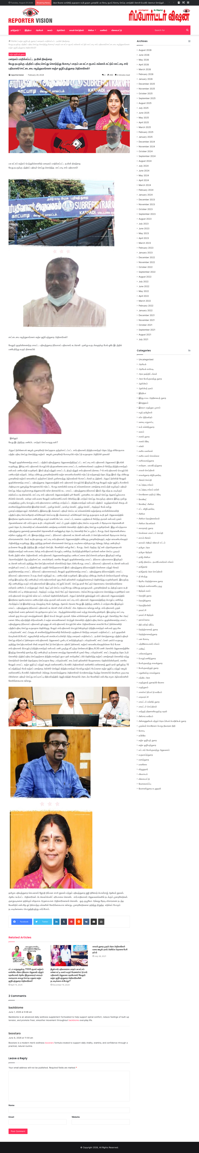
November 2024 (147, 146)
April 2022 (144, 296)
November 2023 (147, 204)
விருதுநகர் (143, 769)
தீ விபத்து (143, 576)
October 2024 (146, 151)
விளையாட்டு (116, 30)
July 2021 (143, 339)
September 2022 (147, 272)
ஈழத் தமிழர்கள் (145, 412)
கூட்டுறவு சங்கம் (146, 485)
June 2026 (144, 55)
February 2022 (146, 305)
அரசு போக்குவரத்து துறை (150, 378)
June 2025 (144, 113)
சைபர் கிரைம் (145, 538)
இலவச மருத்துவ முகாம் (149, 407)
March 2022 (145, 301)
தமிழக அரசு (144, 547)
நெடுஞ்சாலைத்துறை (148, 634)
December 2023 (147, 199)
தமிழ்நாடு (15, 30)
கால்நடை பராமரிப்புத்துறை (150, 465)
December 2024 (147, 141)
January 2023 (146, 252)
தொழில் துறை (145, 595)
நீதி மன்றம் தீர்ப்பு (146, 624)
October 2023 (146, 209)
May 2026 (144, 59)
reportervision (17, 75)
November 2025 (147, 88)
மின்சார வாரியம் (146, 716)
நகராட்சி (142, 610)
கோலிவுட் (143, 499)
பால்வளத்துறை (145, 653)
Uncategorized (146, 359)
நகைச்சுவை (144, 620)
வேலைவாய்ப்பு (145, 784)
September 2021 (147, 329)
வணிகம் (103, 30)
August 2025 (145, 103)
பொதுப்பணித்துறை (147, 658)
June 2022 (144, 286)
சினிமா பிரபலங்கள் (147, 523)
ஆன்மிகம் (61, 30)
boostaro (15, 1033)
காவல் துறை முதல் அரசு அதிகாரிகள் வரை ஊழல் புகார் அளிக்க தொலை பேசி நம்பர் (110, 949)
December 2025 (147, 84)
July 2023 (144, 223)
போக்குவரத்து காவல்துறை (150, 663)
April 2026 (144, 64)
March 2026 (145, 69)
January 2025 (146, 137)
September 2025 (147, 98)
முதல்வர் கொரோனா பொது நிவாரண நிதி (157, 726)
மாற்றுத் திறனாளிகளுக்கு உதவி (153, 711)
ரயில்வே (142, 735)
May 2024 (144, 175)
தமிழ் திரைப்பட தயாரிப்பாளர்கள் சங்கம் (156, 562)
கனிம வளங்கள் (146, 451)
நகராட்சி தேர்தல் (146, 615)
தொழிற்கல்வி (145, 605)
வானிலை (143, 764)
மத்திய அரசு (144, 677)
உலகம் (49, 30)
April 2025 (144, 122)
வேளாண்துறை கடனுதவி (150, 788)
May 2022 (144, 291)
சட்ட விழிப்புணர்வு (146, 509)
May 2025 (144, 117)
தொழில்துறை (145, 600)
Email (11, 1117)
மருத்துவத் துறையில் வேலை (151, 682)
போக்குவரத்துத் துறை (148, 668)
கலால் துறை (144, 436)
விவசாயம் (143, 774)
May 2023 (144, 233)
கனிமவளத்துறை (146, 460)
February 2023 (146, 248)
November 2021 (147, 320)
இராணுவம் (143, 403)
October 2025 (146, 93)
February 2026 (146, 74)
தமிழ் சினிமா (144, 557)
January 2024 (146, 194)
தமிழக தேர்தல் (145, 552)
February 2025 (146, 132)
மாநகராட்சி (144, 697)
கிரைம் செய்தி (145, 480)
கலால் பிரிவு (144, 441)
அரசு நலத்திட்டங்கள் (148, 374)
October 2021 (145, 325)
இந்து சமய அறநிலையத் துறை (152, 398)
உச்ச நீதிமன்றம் (145, 417)
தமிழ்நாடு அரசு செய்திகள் (150, 571)
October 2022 (146, 267)
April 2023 (144, 238)
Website (76, 1117)
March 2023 (145, 243)
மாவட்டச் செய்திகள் (148, 706)
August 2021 (145, 334)
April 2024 (144, 180)
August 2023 (145, 219)
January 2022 (146, 310)
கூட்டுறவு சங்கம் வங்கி (149, 489)
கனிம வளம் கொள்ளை (149, 456)
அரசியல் (39, 30)
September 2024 (147, 156)
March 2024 (145, 185)
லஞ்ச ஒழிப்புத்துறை (147, 745)
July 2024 (144, 166)
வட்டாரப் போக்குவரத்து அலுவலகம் (154, 750)
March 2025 (145, 127)
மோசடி (142, 730)
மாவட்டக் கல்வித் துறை (149, 702)
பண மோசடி (144, 639)
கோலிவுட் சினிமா (146, 504)
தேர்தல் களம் (144, 591)
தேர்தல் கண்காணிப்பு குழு (150, 586)
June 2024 (144, 170)
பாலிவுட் (142, 649)
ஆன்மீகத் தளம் (146, 388)
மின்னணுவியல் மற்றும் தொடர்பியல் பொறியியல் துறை (162, 721)
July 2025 (143, 108)
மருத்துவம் (143, 687)
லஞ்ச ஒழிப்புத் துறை (27, 41)
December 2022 (147, 257)
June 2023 (144, 228)
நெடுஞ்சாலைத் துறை (148, 629)
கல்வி (141, 446)
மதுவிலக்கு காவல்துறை (149, 673)
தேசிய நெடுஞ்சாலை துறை (151, 581)
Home (13, 41)
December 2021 (147, 315)
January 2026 (146, 79)
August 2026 (145, 50)
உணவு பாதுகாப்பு (146, 422)
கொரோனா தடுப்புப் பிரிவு (150, 494)
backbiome (16, 1007)
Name (11, 1105)
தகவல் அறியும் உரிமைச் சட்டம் (152, 542)
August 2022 (145, 276)
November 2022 (147, 262)
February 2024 (146, 190)
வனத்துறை (144, 759)
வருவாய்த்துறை (146, 755)
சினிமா (91, 30)
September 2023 (147, 214)
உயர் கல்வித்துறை (146, 427)
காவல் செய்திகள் (76, 30)
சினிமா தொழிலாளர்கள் (149, 518)
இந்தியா (28, 30)
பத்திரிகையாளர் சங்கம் (149, 644)
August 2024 (145, 161)
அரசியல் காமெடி (146, 369)
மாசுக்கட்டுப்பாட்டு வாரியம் (150, 692)
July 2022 (143, 281)
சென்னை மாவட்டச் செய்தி (151, 533)
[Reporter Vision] (30, 15)
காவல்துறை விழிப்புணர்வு (150, 475)
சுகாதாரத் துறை (146, 528)
